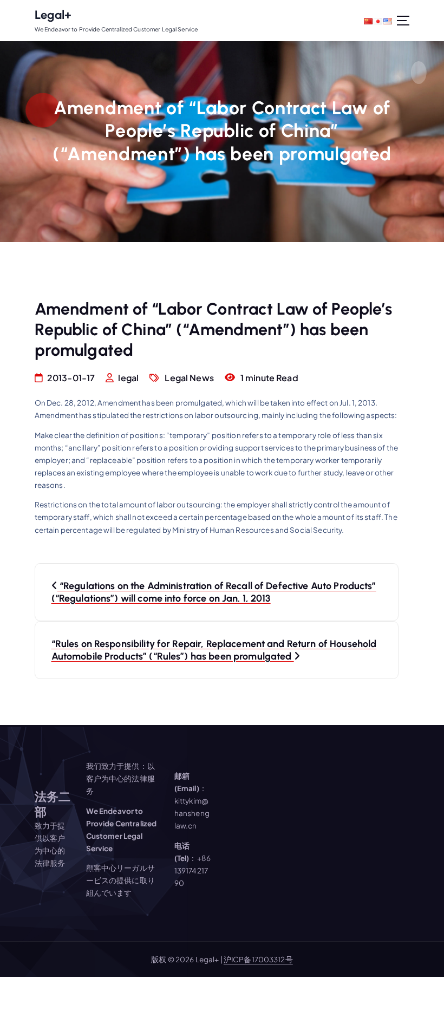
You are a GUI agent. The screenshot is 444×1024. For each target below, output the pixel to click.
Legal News (189, 377)
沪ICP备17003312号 (258, 959)
